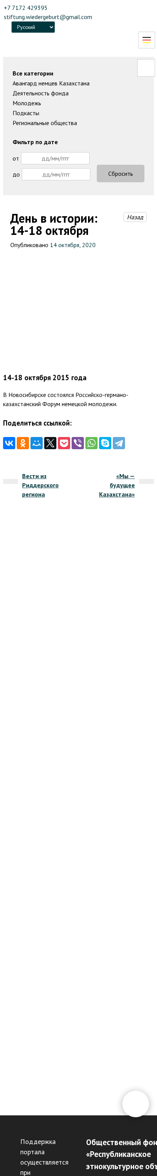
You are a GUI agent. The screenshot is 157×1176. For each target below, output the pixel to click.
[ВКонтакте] (9, 443)
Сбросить (120, 173)
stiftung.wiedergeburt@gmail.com (48, 17)
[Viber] (78, 443)
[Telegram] (119, 443)
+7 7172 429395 (26, 7)
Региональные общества (45, 123)
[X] (50, 443)
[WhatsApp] (91, 443)
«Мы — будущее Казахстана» (117, 485)
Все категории (33, 73)
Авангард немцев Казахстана (51, 83)
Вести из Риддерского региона (40, 485)
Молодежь (27, 103)
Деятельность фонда (41, 93)
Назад (135, 217)
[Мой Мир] (36, 443)
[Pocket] (64, 443)
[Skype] (105, 443)
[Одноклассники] (23, 443)
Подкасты (26, 113)
